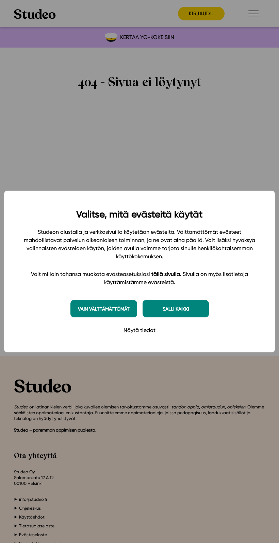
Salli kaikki (176, 309)
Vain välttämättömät (104, 309)
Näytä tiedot (139, 330)
